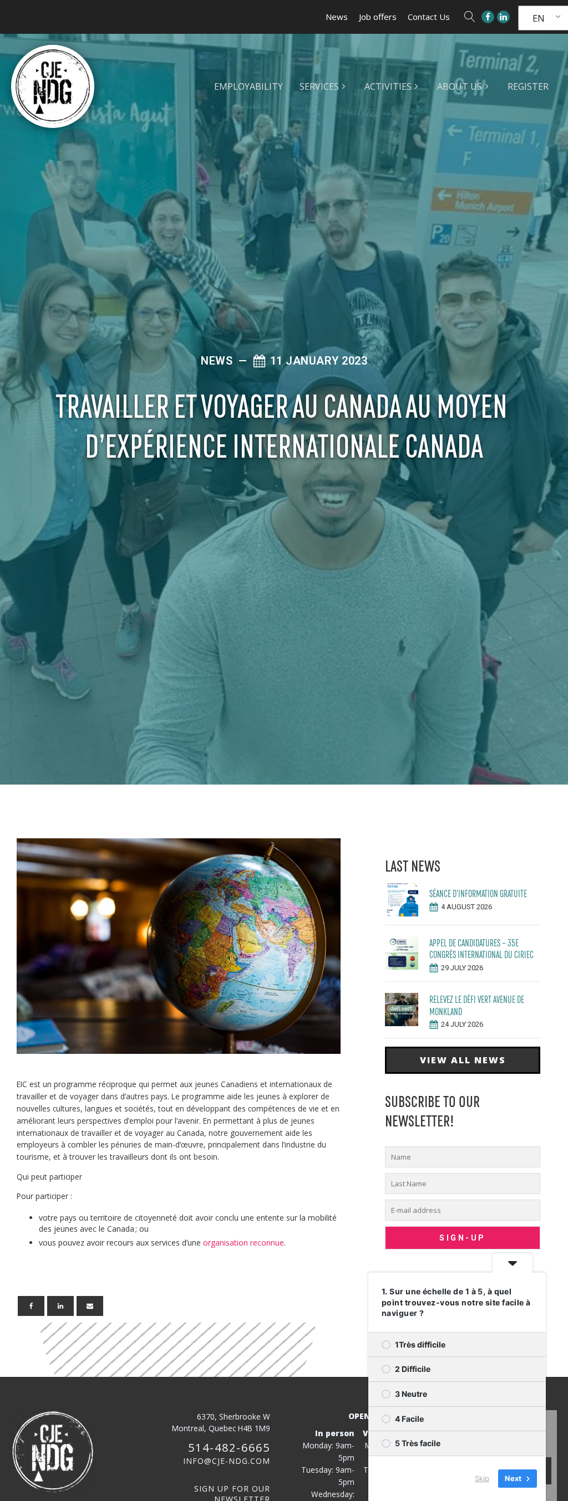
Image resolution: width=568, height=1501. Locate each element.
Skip (482, 1478)
